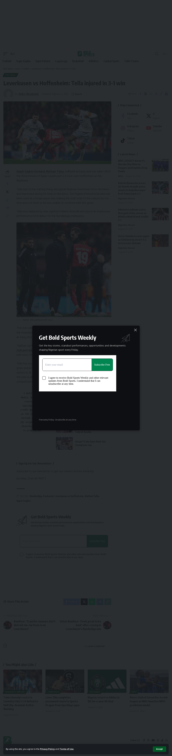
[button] (159, 749)
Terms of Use (67, 749)
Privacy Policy (47, 749)
